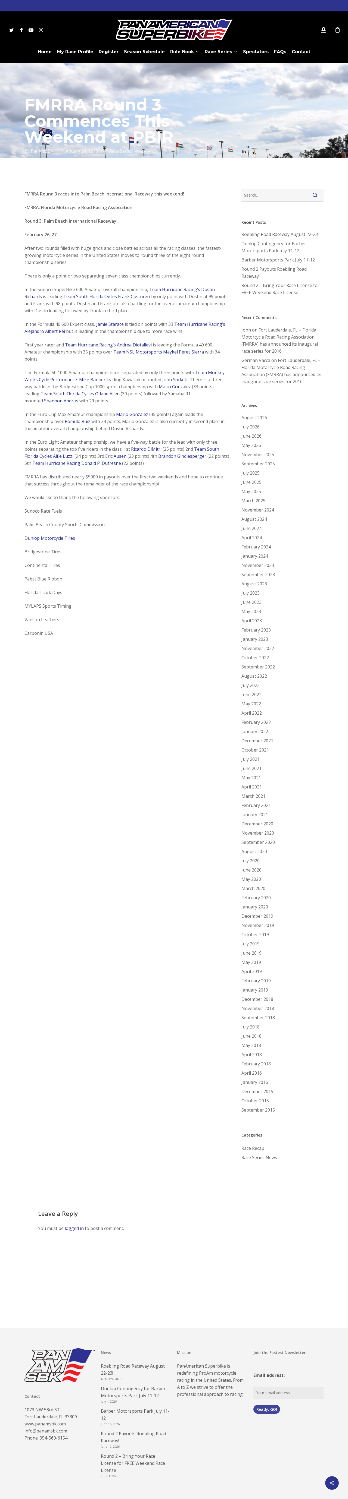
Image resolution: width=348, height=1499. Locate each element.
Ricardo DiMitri (146, 449)
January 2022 (254, 731)
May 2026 (251, 445)
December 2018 (257, 999)
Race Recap (252, 1148)
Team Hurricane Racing (56, 463)
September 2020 (258, 842)
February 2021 (256, 805)
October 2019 (255, 935)
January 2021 (254, 815)
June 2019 (251, 953)
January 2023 (254, 639)
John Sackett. (175, 380)
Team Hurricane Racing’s (174, 289)
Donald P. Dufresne (101, 463)
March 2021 (253, 796)
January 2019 (254, 990)
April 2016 (251, 1073)
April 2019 (251, 971)
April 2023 (251, 621)
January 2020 (254, 907)
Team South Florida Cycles (90, 296)
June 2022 (251, 695)
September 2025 (258, 464)
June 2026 (251, 436)
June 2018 (251, 1036)
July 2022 (250, 685)
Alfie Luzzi (63, 456)
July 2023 (250, 593)
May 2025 (251, 491)
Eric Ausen (115, 456)
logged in (74, 1228)
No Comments (302, 117)
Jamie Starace (110, 324)
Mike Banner (92, 380)
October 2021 (255, 750)
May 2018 (251, 1045)
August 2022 (254, 676)
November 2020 (257, 833)
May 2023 (251, 611)
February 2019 (256, 981)
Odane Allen (107, 394)
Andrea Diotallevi (134, 345)
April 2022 (251, 713)
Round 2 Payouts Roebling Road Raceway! (274, 272)
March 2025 (253, 501)
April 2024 (251, 538)
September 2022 (258, 667)
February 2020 (256, 898)
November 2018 (257, 1008)
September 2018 (258, 1018)
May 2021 (251, 778)
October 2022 (255, 658)
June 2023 (251, 602)
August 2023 (254, 584)
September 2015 (258, 1110)
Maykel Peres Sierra (183, 352)
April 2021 (251, 787)
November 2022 (257, 648)
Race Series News (127, 151)
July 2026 (250, 427)
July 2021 (250, 759)
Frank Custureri (134, 296)
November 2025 (257, 454)
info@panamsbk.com (45, 1431)
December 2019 (257, 916)
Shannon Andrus (61, 401)
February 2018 (256, 1064)
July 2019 (250, 944)
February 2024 (256, 547)
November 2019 (257, 925)
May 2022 (251, 704)
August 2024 (254, 519)
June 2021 (251, 768)
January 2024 (254, 556)
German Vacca (255, 360)
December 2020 (257, 824)
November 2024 (257, 510)
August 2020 (254, 851)
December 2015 (257, 1091)
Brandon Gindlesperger (182, 456)
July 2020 (250, 861)
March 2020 (253, 888)
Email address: (269, 1375)
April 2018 (251, 1055)
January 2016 (254, 1082)
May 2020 (251, 879)
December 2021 (257, 741)
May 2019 (251, 962)
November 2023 (257, 565)
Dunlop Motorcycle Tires (49, 538)
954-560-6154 (53, 1438)
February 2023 (256, 630)
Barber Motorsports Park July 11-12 (278, 260)
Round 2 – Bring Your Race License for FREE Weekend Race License (280, 288)
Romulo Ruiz (77, 421)
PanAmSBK (42, 151)
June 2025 (251, 482)
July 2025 (250, 473)
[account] (323, 30)
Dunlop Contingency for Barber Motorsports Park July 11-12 (273, 247)
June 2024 (251, 528)
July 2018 (250, 1027)
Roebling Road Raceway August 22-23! (280, 234)
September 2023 (258, 574)
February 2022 (256, 722)
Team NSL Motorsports (137, 352)
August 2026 (254, 418)
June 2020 (251, 870)
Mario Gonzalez (175, 387)
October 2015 (255, 1101)
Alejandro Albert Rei (44, 331)
